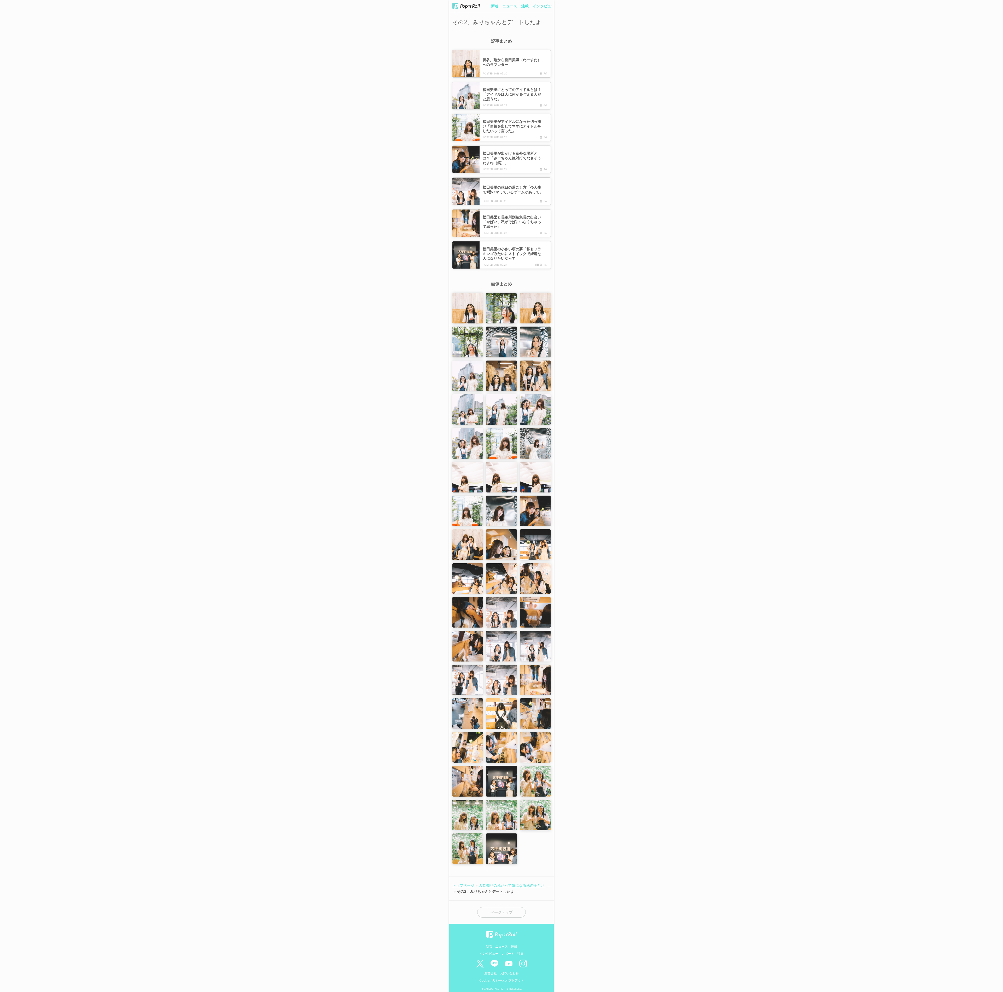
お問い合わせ (509, 973)
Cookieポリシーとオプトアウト (501, 980)
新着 (494, 6)
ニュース (510, 6)
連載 (525, 6)
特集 (520, 953)
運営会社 (490, 973)
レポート (507, 953)
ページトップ (501, 912)
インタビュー (544, 6)
